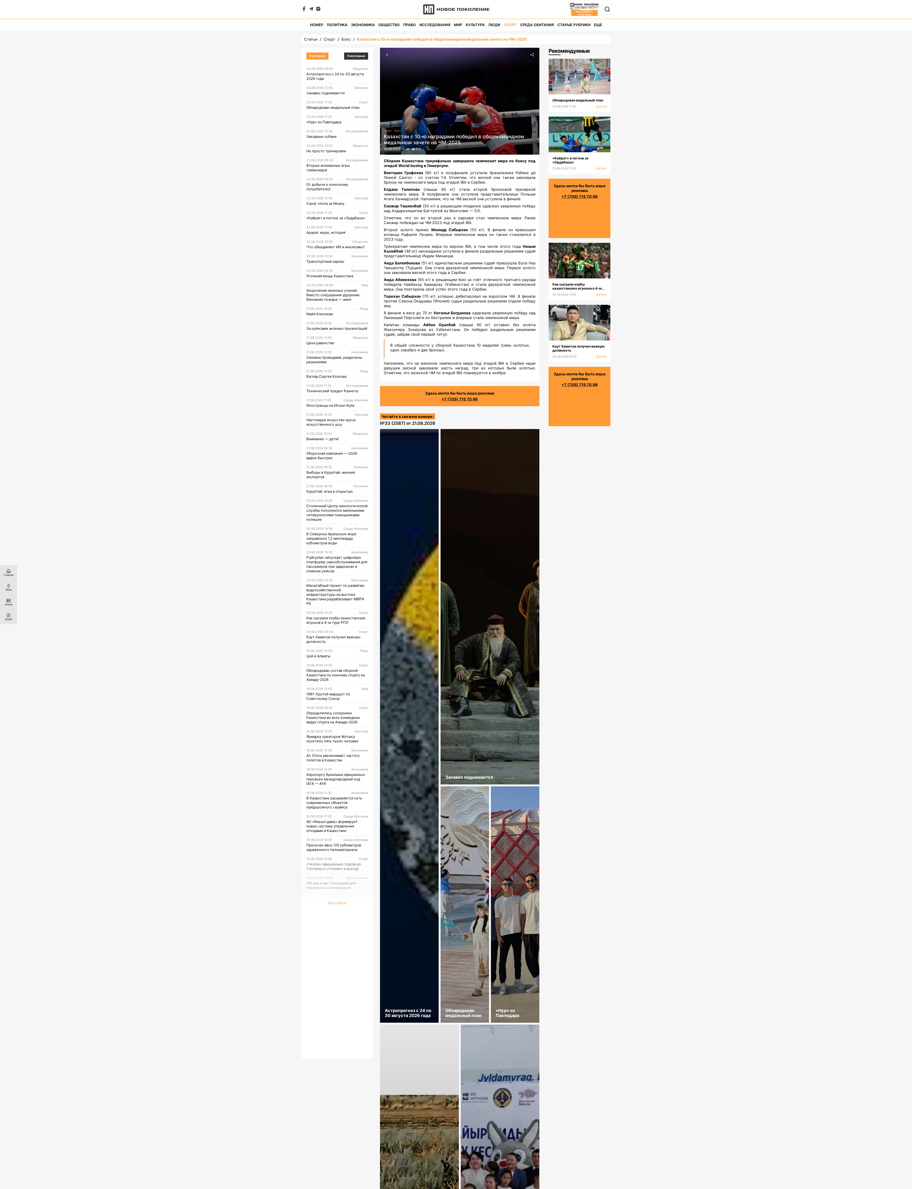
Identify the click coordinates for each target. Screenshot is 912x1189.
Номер (316, 25)
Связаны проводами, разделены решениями (334, 359)
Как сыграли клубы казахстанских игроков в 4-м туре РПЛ (336, 620)
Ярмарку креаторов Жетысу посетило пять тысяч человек (332, 738)
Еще (598, 25)
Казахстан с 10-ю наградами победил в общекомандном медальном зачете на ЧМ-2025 (442, 39)
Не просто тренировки (326, 151)
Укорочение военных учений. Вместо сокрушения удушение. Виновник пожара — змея (333, 295)
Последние (317, 56)
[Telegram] (311, 9)
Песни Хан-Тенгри (322, 982)
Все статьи (337, 1053)
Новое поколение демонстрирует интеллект (336, 1032)
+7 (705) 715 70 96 (460, 399)
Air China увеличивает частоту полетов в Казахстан (333, 757)
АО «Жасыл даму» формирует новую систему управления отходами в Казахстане (332, 826)
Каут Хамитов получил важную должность (333, 639)
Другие (601, 106)
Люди (494, 25)
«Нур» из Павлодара (323, 122)
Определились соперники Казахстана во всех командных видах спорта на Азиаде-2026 (333, 717)
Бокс (346, 39)
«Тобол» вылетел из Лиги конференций (328, 923)
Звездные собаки (321, 136)
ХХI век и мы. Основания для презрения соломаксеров (331, 885)
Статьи (311, 39)
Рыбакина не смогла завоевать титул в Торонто (333, 904)
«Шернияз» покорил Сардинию (333, 1016)
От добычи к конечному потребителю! (327, 186)
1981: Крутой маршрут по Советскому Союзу (328, 696)
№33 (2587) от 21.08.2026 (407, 423)
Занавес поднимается (325, 93)
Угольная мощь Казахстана (329, 276)
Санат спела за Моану (325, 203)
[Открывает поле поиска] (607, 9)
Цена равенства (320, 343)
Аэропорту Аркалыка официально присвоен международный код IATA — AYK (335, 779)
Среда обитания (537, 25)
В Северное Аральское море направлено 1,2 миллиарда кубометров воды (331, 538)
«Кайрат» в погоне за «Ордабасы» (335, 218)
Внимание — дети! (322, 439)
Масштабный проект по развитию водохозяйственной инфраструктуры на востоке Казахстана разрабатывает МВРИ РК (335, 594)
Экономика (363, 25)
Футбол (601, 168)
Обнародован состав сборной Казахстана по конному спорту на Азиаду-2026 (335, 675)
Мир (458, 25)
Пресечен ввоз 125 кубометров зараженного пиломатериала (333, 847)
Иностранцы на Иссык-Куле (330, 405)
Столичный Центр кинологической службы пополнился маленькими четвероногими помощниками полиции (337, 513)
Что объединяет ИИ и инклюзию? (335, 247)
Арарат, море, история (325, 232)
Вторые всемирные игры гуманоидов (328, 167)
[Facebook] (304, 9)
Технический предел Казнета (332, 391)
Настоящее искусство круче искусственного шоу (331, 422)
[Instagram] (318, 9)
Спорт (510, 25)
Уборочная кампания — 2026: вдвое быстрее (332, 455)
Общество (389, 25)
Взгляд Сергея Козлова (326, 376)
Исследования (434, 25)
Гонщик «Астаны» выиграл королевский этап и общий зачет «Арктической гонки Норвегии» (335, 944)
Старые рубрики (573, 25)
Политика (337, 25)
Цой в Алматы (318, 656)
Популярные (356, 56)
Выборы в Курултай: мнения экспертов (330, 474)
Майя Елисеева (319, 314)
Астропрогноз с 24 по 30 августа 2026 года (335, 76)
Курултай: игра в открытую (329, 491)
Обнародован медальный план (333, 107)
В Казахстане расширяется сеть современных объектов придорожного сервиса (334, 802)
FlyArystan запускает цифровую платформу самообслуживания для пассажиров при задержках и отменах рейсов (336, 564)
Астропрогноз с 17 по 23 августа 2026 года (334, 965)
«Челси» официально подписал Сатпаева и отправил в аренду (333, 866)
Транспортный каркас (325, 261)
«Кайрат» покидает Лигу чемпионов (327, 999)
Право (409, 25)
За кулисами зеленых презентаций (336, 328)
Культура (475, 25)
